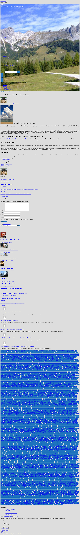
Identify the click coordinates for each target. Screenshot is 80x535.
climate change (6, 384)
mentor (48, 444)
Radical (49, 466)
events (25, 406)
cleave (77, 383)
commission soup (48, 385)
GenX (36, 417)
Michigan (17, 445)
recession (77, 467)
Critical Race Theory (12, 392)
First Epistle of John (43, 411)
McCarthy (33, 442)
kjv (75, 435)
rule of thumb (73, 472)
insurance (46, 429)
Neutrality (2, 450)
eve (23, 406)
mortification (48, 447)
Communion (20, 386)
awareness (21, 365)
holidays (2, 424)
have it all (31, 422)
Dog (34, 399)
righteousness (63, 471)
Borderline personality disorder (57, 372)
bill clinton (46, 369)
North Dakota (62, 451)
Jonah (53, 432)
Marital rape (10, 441)
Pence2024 (5, 457)
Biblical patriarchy (17, 369)
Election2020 (65, 402)
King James (51, 435)
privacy (78, 463)
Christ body (2, 379)
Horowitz (8, 426)
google (45, 419)
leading (1, 437)
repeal (12, 469)
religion (35, 468)
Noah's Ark (38, 451)
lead (64, 436)
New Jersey (28, 450)
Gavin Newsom (75, 415)
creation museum (19, 391)
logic (47, 439)
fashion (73, 408)
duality (45, 400)
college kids (61, 384)
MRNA (5, 448)
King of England (69, 435)
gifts (78, 417)
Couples (53, 390)
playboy (23, 459)
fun (68, 414)
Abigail (25, 351)
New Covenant (13, 450)
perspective (49, 457)
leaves (13, 437)
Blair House (21, 370)
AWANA (14, 365)
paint (34, 455)
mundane (29, 448)
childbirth (37, 378)
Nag (65, 448)
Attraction (49, 364)
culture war (70, 392)
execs (51, 406)
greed (5, 421)
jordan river (57, 432)
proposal (72, 464)
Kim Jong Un (27, 435)
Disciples (29, 397)
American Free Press (25, 357)
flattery (6, 412)
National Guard (24, 449)
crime (67, 391)
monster (10, 447)
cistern (21, 383)
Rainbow (56, 466)
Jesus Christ (2, 432)
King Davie (46, 435)
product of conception (30, 464)
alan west (71, 354)
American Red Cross (52, 357)
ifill (61, 427)
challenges (22, 377)
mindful (51, 445)
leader (74, 436)
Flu (15, 412)
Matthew (2, 442)
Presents (59, 462)
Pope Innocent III (14, 460)
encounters (70, 403)
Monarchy (58, 446)
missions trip (16, 446)
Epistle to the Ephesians (67, 404)
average (10, 365)
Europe (72, 405)
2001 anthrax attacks (34, 350)
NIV (29, 451)
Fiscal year (74, 411)
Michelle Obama (11, 445)
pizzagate (67, 458)
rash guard (8, 467)
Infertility (21, 429)
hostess (20, 426)
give (9, 418)
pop (7, 460)
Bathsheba (42, 367)
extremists (2, 408)
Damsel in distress (36, 393)
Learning (10, 437)
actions (29, 352)
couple (50, 390)
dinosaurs (2, 397)
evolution (34, 406)
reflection (13, 468)
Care (73, 375)
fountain (28, 413)
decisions (46, 394)
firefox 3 (5, 411)
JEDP (33, 431)
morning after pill (35, 447)
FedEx (48, 409)
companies (30, 386)
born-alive (65, 372)
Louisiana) (6, 440)
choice (52, 378)
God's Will (54, 418)
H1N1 (70, 421)
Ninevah (25, 451)
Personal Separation (43, 457)
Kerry (4, 435)
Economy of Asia (29, 401)
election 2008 (17, 402)
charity (37, 377)
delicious (23, 395)
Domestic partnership (52, 399)
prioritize (72, 463)
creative (29, 391)
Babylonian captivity (66, 365)
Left (15, 437)
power (59, 460)
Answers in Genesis (16, 359)
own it (26, 455)
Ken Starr (71, 433)
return (30, 471)
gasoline (68, 415)
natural (47, 449)
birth (63, 369)
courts (62, 390)
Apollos (25, 360)
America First (34, 356)
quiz (25, 466)
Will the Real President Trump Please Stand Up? (12, 303)
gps (37, 420)
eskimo (24, 405)
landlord (10, 436)
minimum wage (56, 445)
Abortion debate (45, 351)
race (32, 466)
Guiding (55, 421)
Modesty (39, 446)
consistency (70, 387)
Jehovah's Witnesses (47, 431)
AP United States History (19, 360)
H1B (67, 421)
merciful (59, 444)
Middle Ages (25, 445)
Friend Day (42, 414)
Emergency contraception (52, 403)
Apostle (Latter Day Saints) (48, 360)
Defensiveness (65, 394)
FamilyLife (68, 408)
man (59, 440)
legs (44, 437)
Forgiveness (55, 412)
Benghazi (35, 368)
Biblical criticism (9, 369)
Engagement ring (14, 404)
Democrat (48, 395)
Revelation (33, 471)
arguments (35, 361)
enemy (4, 404)
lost (3, 440)
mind (48, 445)
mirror (75, 445)
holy (20, 424)
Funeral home (21, 415)
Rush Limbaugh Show (24, 473)
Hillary (44, 423)
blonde (45, 370)
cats (54, 376)
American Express (7, 357)
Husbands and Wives (19, 427)
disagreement (15, 397)
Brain (10, 373)
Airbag (60, 354)
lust (22, 440)
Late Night (46, 436)
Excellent (43, 406)
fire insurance (74, 410)
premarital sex (28, 462)
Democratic (64, 395)
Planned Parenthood (5, 459)
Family (47, 408)
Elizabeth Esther (32, 403)
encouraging (74, 403)
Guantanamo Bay (47, 421)
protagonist (7, 465)
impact (11, 428)
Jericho (66, 431)
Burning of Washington (11, 374)
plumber (48, 459)
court (60, 390)
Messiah (68, 444)
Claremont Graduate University (50, 383)
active (32, 352)
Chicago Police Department (12, 378)
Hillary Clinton (49, 423)
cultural (43, 392)
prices (37, 463)
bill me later (50, 369)
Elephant (18, 403)
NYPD (12, 453)
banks (46, 366)
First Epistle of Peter (51, 411)
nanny (75, 448)
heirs (9, 423)
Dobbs (1, 399)
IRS (64, 430)
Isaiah (69, 430)
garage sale (47, 415)
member (6, 444)
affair (26, 354)
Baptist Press (65, 366)
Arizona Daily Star (40, 361)
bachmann (77, 365)
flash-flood (2, 412)
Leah (5, 437)
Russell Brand (32, 473)
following (32, 412)
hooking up (77, 424)
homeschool (44, 424)
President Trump (13, 463)
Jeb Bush (30, 431)
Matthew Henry (13, 442)
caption (46, 375)
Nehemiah (70, 449)
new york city (69, 450)
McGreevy (42, 442)
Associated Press (48, 363)
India (56, 428)
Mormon (29, 447)
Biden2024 (30, 369)
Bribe (32, 373)
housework (36, 426)
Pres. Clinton (46, 462)
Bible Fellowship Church (57, 368)
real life (31, 467)
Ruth (47, 473)
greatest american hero (72, 420)
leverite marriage (70, 437)
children (41, 378)
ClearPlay (74, 383)
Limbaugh (74, 438)
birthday (76, 369)
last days (42, 436)
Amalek (69, 355)
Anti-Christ (47, 359)
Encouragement (6, 91)
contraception (46, 388)
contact (18, 388)
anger (39, 358)
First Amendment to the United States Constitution (29, 411)
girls (7, 418)
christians (5, 382)
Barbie (12, 367)
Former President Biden (62, 412)
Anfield (33, 358)
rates (11, 467)
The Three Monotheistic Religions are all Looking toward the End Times (19, 189)
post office (46, 460)
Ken (64, 433)
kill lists (23, 435)
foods (37, 412)
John (27, 432)
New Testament (50, 450)
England (19, 404)
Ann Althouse (61, 358)
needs (62, 449)
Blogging (39, 370)
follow (25, 412)
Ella (36, 403)
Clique (25, 384)
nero (73, 449)
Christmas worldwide (28, 382)
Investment (48, 430)
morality (26, 447)
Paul (44, 456)
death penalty (12, 394)
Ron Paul (54, 472)
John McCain (35, 432)
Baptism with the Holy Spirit (56, 366)
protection (12, 465)
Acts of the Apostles (37, 352)
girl (1, 418)
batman (46, 367)
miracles (71, 445)
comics (78, 384)
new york (64, 450)
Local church (35, 439)
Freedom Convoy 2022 (5, 414)
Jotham (69, 432)
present (56, 462)
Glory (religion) (38, 418)
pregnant (23, 462)
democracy (43, 395)
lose (1, 440)
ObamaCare (32, 453)
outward (8, 455)
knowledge (2, 436)
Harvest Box (22, 422)
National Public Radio (31, 449)
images (73, 427)
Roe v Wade (28, 472)
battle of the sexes (53, 367)
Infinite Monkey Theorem (28, 429)
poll (69, 459)
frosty (51, 414)
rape (73, 466)
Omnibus (10, 454)
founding (18, 413)
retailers (15, 471)
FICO (29, 410)
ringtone (70, 471)
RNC (3, 472)
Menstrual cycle (38, 444)
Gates (71, 415)
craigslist (10, 391)
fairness (23, 408)
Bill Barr (41, 369)
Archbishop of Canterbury (8, 361)
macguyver (30, 440)
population (23, 460)
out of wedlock (3, 455)
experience (67, 406)
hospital (14, 426)
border (49, 372)
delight (26, 395)
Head (34, 422)
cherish (5, 378)
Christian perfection (11, 381)
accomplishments (73, 351)
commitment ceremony (64, 385)
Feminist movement (8, 410)
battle (49, 367)
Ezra (11, 408)
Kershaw (7, 435)
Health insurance (52, 422)
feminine (71, 409)
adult (9, 354)
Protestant (16, 465)
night (23, 451)
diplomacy (6, 397)
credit (35, 391)
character (34, 377)
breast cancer (23, 373)
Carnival (4, 376)
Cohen (51, 384)
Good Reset (38, 419)
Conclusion (74, 386)
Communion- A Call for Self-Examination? (11, 288)
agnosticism (48, 354)
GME (43, 418)
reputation (51, 469)
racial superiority (36, 466)
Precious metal (11, 462)
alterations (66, 355)
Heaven (64, 422)
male (53, 440)
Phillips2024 (14, 458)
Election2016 (59, 402)
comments (38, 385)
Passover (11, 456)
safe (66, 473)
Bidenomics (34, 369)
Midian (35, 445)
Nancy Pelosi (71, 448)
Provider (36, 465)
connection (47, 387)
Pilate (54, 458)
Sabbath (49, 473)
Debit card (20, 394)
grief (31, 421)
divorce (74, 397)
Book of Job (66, 370)
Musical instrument (44, 448)
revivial (46, 471)
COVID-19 (76, 390)
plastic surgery (16, 459)
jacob (10, 431)
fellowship (54, 409)
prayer (75, 460)
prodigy (24, 464)
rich (49, 471)
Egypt (1, 402)
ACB (69, 351)
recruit (10, 468)
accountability (3, 352)
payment (63, 456)
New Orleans (44, 450)
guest (53, 421)
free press (69, 413)
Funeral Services (28, 415)
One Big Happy (23, 454)
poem (52, 459)
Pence (1, 457)
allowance (46, 355)
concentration (61, 386)
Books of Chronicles (33, 372)
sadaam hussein (62, 473)
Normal (45, 451)
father (1, 409)
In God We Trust (25, 428)
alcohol (12, 355)
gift (76, 417)
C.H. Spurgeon (42, 374)
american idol (44, 357)
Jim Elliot (18, 432)
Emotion (66, 403)
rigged (56, 471)
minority (68, 445)
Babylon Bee (59, 365)
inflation (35, 429)
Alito (25, 355)
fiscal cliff (70, 411)
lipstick (7, 439)
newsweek (77, 450)
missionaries (6, 446)
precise (16, 462)
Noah (34, 451)
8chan (61, 350)
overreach (23, 455)
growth (42, 421)
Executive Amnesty (56, 406)
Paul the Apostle (48, 456)
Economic (15, 401)
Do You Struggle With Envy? (8, 283)
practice (67, 460)
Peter (57, 457)
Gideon (73, 417)
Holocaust (17, 424)
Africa (40, 354)
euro (70, 405)
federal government (33, 409)
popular (19, 460)
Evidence (28, 406)
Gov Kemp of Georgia (13, 420)
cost (36, 390)
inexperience (12, 429)
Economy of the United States (56, 401)
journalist (73, 432)
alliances (42, 355)
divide (61, 397)
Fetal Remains (18, 410)
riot (72, 471)
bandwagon (39, 366)
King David (41, 435)
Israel (76, 430)
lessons (54, 437)
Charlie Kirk (60, 377)
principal (64, 463)
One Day (29, 454)
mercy (62, 444)
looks (54, 439)
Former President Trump (72, 412)
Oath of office (17, 453)
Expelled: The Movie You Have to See (10, 240)
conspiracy (75, 387)
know (78, 435)
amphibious (7, 358)
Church (41, 382)
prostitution (2, 465)
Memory (31, 444)
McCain (29, 442)
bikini (38, 369)
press (33, 463)
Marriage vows (33, 441)
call (67, 374)
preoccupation (34, 462)
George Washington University (59, 417)
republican (29, 469)
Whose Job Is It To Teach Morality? (9, 258)
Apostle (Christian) (39, 360)
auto (4, 365)
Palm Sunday (43, 455)
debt (29, 394)
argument (20, 361)
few (24, 410)
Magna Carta (41, 440)
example (39, 406)
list (9, 439)
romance (34, 472)
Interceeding (54, 429)
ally (49, 355)
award (18, 365)
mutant (53, 448)
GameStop (39, 415)
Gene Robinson (15, 417)
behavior (2, 368)
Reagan (28, 467)
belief (21, 368)
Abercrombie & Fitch (20, 351)
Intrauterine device (34, 430)
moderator (32, 446)
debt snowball (38, 394)
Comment (2, 210)
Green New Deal (17, 421)
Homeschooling (50, 424)
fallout (42, 408)
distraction (51, 397)
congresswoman (36, 387)
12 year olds (11, 350)
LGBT (74, 437)
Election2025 (76, 402)
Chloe (50, 378)
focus (22, 412)
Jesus (4, 159)
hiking (41, 423)
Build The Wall (63, 373)
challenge (18, 377)
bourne (69, 372)
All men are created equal (31, 355)
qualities (14, 466)
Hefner (73, 422)
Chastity (70, 377)
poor (5, 460)
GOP (60, 419)
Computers (56, 386)
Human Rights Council (62, 426)
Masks (53, 441)
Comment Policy (6, 46)
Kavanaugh (60, 433)
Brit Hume (42, 373)
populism (27, 460)
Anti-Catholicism (41, 359)
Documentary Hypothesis (24, 399)
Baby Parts (54, 365)
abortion (34, 351)
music (39, 448)
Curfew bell (7, 393)
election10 (40, 402)
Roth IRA (64, 472)
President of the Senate (5, 463)
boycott (5, 373)
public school (61, 465)
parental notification (62, 455)
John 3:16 (30, 432)
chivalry (46, 378)
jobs (25, 432)
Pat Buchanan (19, 456)
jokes (51, 432)
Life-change (46, 438)
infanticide (17, 429)
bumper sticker (72, 373)
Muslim (49, 448)
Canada (12, 375)
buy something (31, 374)
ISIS (71, 430)
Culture (59, 392)
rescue (57, 469)
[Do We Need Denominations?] (4, 276)
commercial (42, 385)
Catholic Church (50, 376)
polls (71, 459)
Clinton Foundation (20, 384)
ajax (66, 354)
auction (56, 364)
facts (17, 408)
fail (19, 408)
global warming (26, 418)
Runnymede (8, 473)
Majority (46, 440)
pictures (50, 458)
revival (43, 471)
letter (61, 437)
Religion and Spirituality (42, 468)
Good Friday (8, 419)
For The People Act (46, 412)
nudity (4, 453)
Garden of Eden (52, 415)
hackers (75, 421)
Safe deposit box (70, 473)
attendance (30, 364)
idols (59, 427)
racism (41, 466)
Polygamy (75, 459)
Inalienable (39, 428)
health (43, 422)
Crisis (69, 391)
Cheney (2, 378)
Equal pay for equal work (12, 405)
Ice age (40, 427)
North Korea (68, 451)
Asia (17, 363)
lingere (78, 438)
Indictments (60, 428)
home (37, 424)
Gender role (9, 417)
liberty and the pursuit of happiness (19, 438)
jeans (27, 431)
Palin (40, 455)
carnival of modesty (10, 376)
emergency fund (61, 403)
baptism (49, 366)
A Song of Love (71, 350)
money (65, 446)
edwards (75, 401)
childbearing (32, 378)
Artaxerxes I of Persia (57, 361)
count (39, 390)
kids (19, 435)
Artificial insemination (66, 361)
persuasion (54, 457)
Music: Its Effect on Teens (7, 268)
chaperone (30, 377)
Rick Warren (52, 471)
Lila (71, 438)
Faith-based (29, 408)
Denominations (25, 396)
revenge (37, 471)
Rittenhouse (76, 471)
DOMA (46, 399)
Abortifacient (30, 351)
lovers (15, 440)
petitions (63, 457)
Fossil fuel (6, 413)
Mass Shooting (58, 441)
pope (9, 460)
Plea (31, 459)
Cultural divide (54, 392)
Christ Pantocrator (8, 379)
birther (1, 370)
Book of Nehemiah (7, 372)
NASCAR (8, 449)
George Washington (48, 417)
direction (10, 397)
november (76, 451)
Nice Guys (13, 451)
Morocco (40, 447)
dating (57, 393)
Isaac (66, 430)
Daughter (61, 393)
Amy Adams (12, 358)
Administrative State (64, 352)
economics (20, 401)
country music (46, 390)
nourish (72, 451)
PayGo (59, 456)
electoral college (7, 403)
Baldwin (28, 366)
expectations (62, 406)
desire (55, 396)
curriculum (15, 393)
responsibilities (67, 469)
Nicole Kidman (19, 451)
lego (42, 437)
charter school (65, 377)
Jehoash (36, 431)
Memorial (16, 444)
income (50, 428)
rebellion (67, 467)
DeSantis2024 (40, 396)
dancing (44, 393)
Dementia (39, 395)
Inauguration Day (45, 428)
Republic (25, 469)
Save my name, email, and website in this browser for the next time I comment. (17, 219)
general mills (20, 417)
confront (16, 387)
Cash (26, 376)
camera (69, 374)
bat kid (38, 367)
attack (24, 364)
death (9, 394)
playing (29, 459)
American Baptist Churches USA (43, 356)
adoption (4, 354)
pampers (48, 455)
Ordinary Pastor (58, 454)
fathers (9, 409)
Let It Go (58, 437)
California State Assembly (61, 374)
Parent (56, 455)
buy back (26, 374)
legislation (34, 437)
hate (26, 422)
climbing (11, 384)
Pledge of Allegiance (40, 459)
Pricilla (40, 463)
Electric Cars (13, 403)
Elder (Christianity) (7, 402)
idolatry (56, 427)
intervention (12, 430)
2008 (42, 350)
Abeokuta (13, 351)
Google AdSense (50, 419)
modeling (28, 446)
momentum (46, 446)
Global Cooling (20, 418)
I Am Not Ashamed (29, 427)
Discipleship (33, 397)
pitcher (63, 458)
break (19, 373)
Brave (17, 373)
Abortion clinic (39, 351)
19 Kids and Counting (24, 350)
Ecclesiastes (73, 400)
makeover (50, 440)
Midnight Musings (40, 445)
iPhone (55, 430)
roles (32, 472)
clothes (28, 384)
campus (9, 375)
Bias (38, 368)
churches (15, 383)
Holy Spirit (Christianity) (30, 424)
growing (39, 421)
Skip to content (3, 1)
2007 (40, 350)
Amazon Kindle (9, 356)
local (31, 439)
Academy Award (64, 351)
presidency (63, 462)
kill (21, 435)
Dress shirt (22, 400)
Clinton (14, 384)
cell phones (59, 376)
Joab (21, 432)
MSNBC (10, 448)
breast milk (28, 373)
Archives (5, 28)
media (56, 442)
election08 (36, 402)
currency (11, 393)
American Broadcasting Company (66, 356)
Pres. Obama (51, 462)
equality (19, 405)
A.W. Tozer (2, 351)
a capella (66, 350)
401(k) (51, 350)
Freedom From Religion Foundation (17, 414)
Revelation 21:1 (5, 138)
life (38, 438)
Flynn (17, 412)
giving (15, 418)
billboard (54, 369)
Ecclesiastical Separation (5, 401)
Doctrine (11, 399)
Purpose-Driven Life (75, 465)
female (57, 409)
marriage (28, 441)
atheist (1, 364)
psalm (43, 465)
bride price (37, 373)
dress (14, 400)
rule (70, 472)
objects (40, 453)
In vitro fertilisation (33, 428)
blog (31, 370)
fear (18, 409)
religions (49, 468)
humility (68, 426)
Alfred (22, 355)
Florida (9, 412)
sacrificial (56, 473)
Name (2, 212)
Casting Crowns (38, 376)
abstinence (59, 351)
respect (62, 469)
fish (77, 411)
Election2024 (70, 402)
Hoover (2, 426)
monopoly (6, 447)
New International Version (21, 450)
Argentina (16, 361)
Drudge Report (36, 400)
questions (22, 466)
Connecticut (42, 387)
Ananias (24, 358)
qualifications (9, 466)
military (45, 445)
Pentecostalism (21, 457)
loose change (57, 439)
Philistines (10, 458)
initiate (42, 429)
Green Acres (10, 421)
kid (13, 435)
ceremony (14, 377)
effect (78, 401)
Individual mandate (66, 428)
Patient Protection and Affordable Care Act (34, 456)
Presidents (29, 463)
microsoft (21, 445)
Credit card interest (51, 391)
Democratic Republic (7, 396)
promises (57, 464)
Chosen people (63, 378)
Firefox (1, 411)
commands (9, 385)
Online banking (37, 454)
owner (29, 455)
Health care (46, 422)
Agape (42, 354)
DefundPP (13, 395)
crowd (24, 392)
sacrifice (52, 473)
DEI (16, 395)
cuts (23, 393)
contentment (34, 388)
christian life (60, 379)
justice (37, 433)
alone (58, 355)
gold (77, 418)
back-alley (10, 366)
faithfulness (34, 408)
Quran (29, 466)
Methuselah (73, 444)
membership (11, 444)
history (59, 423)
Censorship (66, 376)
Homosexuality (66, 424)
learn (7, 437)
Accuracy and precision (11, 352)
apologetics (29, 360)
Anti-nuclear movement (64, 359)
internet (1, 430)
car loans (64, 375)
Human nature (54, 426)
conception (66, 386)
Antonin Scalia (8, 360)
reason (57, 467)
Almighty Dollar (53, 355)
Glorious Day (32, 418)
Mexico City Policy (4, 445)
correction (21, 390)
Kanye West (49, 433)
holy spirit (23, 424)
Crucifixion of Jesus (32, 392)
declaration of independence (53, 394)
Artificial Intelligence (74, 361)
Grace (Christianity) (44, 420)
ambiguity (20, 356)
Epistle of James (49, 404)
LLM (27, 439)
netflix (75, 449)
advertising (18, 354)
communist (25, 386)
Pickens (47, 458)
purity (69, 465)
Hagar (1, 422)
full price (65, 414)
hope (5, 426)
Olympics (6, 454)
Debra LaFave (25, 394)
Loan (29, 439)
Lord (61, 439)
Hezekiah (25, 423)
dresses (25, 400)
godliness (64, 418)
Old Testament (72, 453)
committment (71, 385)
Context (41, 388)
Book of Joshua (72, 370)
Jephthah (53, 431)
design (48, 396)
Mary (47, 441)
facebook (14, 408)
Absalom (54, 351)
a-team (76, 350)
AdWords (23, 354)
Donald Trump (63, 399)
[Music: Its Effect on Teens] (2, 266)
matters (78, 441)
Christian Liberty (54, 379)
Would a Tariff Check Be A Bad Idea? (10, 298)
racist (43, 466)
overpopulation (18, 455)
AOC (12, 360)
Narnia (1, 449)
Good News (22, 419)
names (67, 448)
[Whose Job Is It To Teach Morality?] (4, 255)
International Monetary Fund (71, 429)
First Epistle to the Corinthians (62, 411)
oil (57, 453)
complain (43, 386)
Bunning (77, 373)
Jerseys (69, 431)
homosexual (60, 424)
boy (71, 372)
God (45, 418)
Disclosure (5, 56)
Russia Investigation (41, 473)
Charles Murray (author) (53, 377)
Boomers (46, 372)
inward (52, 430)
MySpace (56, 448)
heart (61, 422)
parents (71, 455)
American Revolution (60, 357)
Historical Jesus (55, 423)
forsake (1, 413)
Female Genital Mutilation (64, 409)
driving (28, 400)
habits (73, 421)
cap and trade (30, 375)
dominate (58, 399)
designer (51, 396)
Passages (4, 456)
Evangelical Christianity (12, 406)
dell (32, 395)
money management (71, 446)
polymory (2, 460)
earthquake (61, 400)
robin (12, 472)
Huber (43, 426)
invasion (44, 430)
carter (23, 376)
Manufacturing (74, 440)
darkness (54, 393)
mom (43, 446)
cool (71, 388)
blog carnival (34, 370)
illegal (63, 427)
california (54, 374)
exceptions (47, 406)
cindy (18, 383)
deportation (30, 396)
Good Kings (17, 419)
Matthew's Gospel (20, 442)
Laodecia (21, 436)
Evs (37, 406)
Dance (41, 393)
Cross (21, 392)
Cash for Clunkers (30, 376)
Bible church (44, 368)
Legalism (25, 437)
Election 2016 (22, 402)
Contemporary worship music (26, 388)
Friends (46, 414)
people (25, 457)
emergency (45, 403)
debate (16, 394)
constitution (10, 388)
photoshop (33, 458)
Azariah (25, 365)
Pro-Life (10, 464)
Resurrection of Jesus (10, 471)
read (23, 467)
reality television (50, 467)
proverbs (23, 465)
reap (55, 467)
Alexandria (18, 355)
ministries (64, 445)
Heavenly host (69, 422)
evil (31, 406)
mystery (60, 448)
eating (67, 400)
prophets (68, 464)
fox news (53, 413)
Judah (10, 433)
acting (23, 352)
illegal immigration (68, 427)
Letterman (64, 437)
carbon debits (69, 375)
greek (7, 421)
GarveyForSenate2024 (60, 415)
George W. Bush (41, 417)
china (44, 378)
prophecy (64, 464)
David (68, 393)
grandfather (51, 420)
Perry (33, 457)
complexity (47, 386)
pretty (35, 463)
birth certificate (67, 369)
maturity (25, 442)
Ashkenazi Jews (13, 363)
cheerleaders (76, 377)
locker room (43, 439)
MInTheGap (2, 4)
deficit (69, 394)
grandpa (55, 420)
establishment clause (36, 405)
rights (67, 471)
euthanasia (5, 406)
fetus (22, 410)
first (11, 411)
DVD (52, 400)
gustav (65, 421)
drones (31, 400)
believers (27, 368)
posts (54, 460)
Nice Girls (9, 451)
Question (18, 466)
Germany (67, 417)
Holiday (76, 423)
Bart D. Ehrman (16, 367)
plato (20, 459)
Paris (74, 455)
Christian (20, 379)
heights (76, 422)
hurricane (5, 427)
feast (20, 409)
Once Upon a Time (16, 454)
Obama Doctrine (26, 453)
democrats (14, 396)
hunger (74, 426)
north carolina (57, 451)
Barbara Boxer (3, 367)
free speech (73, 413)
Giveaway (12, 418)
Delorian (35, 395)
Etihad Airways (65, 405)
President (67, 462)
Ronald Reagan (59, 472)
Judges (26, 433)
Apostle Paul (56, 360)
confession (9, 387)
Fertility (13, 410)
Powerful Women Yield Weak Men (9, 250)
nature (59, 449)
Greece (1, 421)
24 (49, 350)
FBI (17, 409)
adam (43, 352)
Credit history (58, 391)
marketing (25, 441)
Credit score (63, 391)
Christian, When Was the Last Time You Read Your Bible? (15, 194)
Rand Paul (68, 466)
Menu (2, 77)
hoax (62, 423)
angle (42, 358)
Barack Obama (76, 366)
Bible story (65, 368)
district (54, 397)
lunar (18, 440)
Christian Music (73, 379)
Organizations (64, 454)
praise (70, 460)
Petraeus (66, 457)
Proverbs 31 (27, 465)
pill (59, 458)
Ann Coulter (66, 358)
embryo (41, 403)
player (26, 459)
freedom (77, 413)
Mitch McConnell (22, 446)
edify (68, 401)
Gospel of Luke (67, 419)
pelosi (77, 456)
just (35, 433)
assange (22, 363)
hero (17, 423)
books (27, 372)
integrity (49, 429)
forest (51, 412)
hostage (17, 426)
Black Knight (16, 370)
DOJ (39, 399)
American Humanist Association (35, 357)
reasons (60, 467)
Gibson (70, 417)
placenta (73, 458)
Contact (4, 37)
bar (71, 366)
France (56, 413)
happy (10, 422)
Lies (36, 438)
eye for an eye (7, 408)
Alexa (15, 355)
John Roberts (40, 432)
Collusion (66, 384)
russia (36, 473)
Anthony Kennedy (34, 359)
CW (25, 393)
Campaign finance (4, 375)
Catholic (45, 376)
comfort (72, 384)
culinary (40, 392)
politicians (63, 459)
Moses (53, 447)
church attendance (54, 382)
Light (61, 438)
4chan (54, 350)
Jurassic (33, 433)
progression (41, 464)
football (40, 412)
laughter (52, 436)
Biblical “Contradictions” (7, 184)
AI (51, 354)
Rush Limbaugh (16, 473)
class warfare (58, 383)
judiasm (29, 433)
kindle (32, 435)
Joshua (63, 432)
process (20, 464)
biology (60, 369)
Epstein (5, 405)
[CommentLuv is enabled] (6, 224)
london (51, 439)
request (54, 469)
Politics (67, 459)
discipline (38, 397)
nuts (10, 453)
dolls (43, 399)
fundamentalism (72, 414)
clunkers (35, 384)
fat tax (76, 408)
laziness (61, 436)
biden (22, 369)
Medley (67, 442)
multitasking (25, 448)
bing (57, 369)
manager (62, 440)
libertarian (6, 438)
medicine (59, 442)
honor (73, 424)
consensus (51, 387)
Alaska (74, 354)
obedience (36, 453)
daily (32, 393)
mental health (44, 444)
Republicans (46, 469)
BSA (51, 373)
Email (2, 214)
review (40, 471)
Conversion (67, 388)
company (34, 386)
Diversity (58, 397)
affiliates (32, 354)
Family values (62, 408)
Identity (48, 427)
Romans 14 (46, 472)
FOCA (19, 412)
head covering (38, 422)
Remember (58, 468)
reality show (44, 467)
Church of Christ (75, 382)
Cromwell (18, 392)
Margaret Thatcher (4, 441)
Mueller (14, 448)
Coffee (43, 384)
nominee (42, 451)
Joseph (61, 432)
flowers (12, 412)
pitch (61, 458)
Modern (36, 446)
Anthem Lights (27, 359)
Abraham (51, 351)
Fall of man (38, 408)
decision (42, 394)
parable (53, 455)
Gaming (42, 415)
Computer (52, 386)
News (73, 450)
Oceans (43, 453)
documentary (16, 399)
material (74, 441)
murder (33, 448)
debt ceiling (32, 394)
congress (26, 387)
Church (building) (47, 382)
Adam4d (52, 352)
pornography (33, 460)
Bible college (49, 368)
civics (23, 383)
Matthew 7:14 (7, 442)
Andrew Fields (29, 358)
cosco (24, 390)
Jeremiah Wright (62, 431)
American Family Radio (15, 357)
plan (76, 458)
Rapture (75, 466)
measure (53, 442)
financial (55, 410)
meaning (45, 442)
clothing (31, 384)
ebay (70, 400)
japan (25, 431)
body (48, 370)
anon (7, 359)
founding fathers (23, 413)
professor (36, 464)
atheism (75, 363)
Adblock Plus (57, 352)
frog (49, 414)
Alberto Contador (7, 355)
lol (48, 439)
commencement (23, 385)
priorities (68, 463)
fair (20, 408)
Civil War (36, 383)
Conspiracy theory (4, 388)
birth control (72, 369)
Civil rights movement (29, 383)
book (56, 370)
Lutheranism (25, 440)
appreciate (77, 360)
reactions (20, 467)
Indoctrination (7, 429)
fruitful (62, 414)
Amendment (25, 356)
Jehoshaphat (40, 431)
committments (3, 386)
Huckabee (46, 426)
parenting (68, 455)
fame (45, 408)
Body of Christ (52, 370)
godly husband (69, 418)
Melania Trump (76, 442)
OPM (47, 454)
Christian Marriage (66, 379)
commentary (32, 385)
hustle (24, 427)
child (19, 378)
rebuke (73, 467)
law (55, 436)
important (20, 428)
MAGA (34, 440)
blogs (42, 370)
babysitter (73, 365)
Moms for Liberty (52, 446)
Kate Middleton (55, 433)
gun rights (59, 421)
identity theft (52, 427)
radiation (46, 466)
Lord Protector (65, 439)
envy (31, 404)
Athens (4, 364)
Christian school (18, 381)
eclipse (11, 401)
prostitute (76, 464)
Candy (26, 375)
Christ (76, 378)
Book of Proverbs (14, 372)
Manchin (65, 440)
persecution (36, 457)
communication (15, 386)
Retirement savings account (23, 471)
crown (27, 392)
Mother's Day (60, 447)
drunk (40, 400)
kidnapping (16, 435)
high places (32, 423)
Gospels (2, 420)
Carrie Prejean (17, 376)
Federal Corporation (26, 409)
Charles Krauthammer (43, 377)
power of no (63, 460)
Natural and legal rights (53, 449)
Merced (55, 444)
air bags (53, 354)
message (65, 444)
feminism (2, 410)
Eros (22, 405)
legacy (22, 437)
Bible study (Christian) (71, 368)
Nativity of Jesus (39, 449)
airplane (63, 354)
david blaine (72, 393)
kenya (1, 435)
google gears (56, 419)
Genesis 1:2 (29, 417)
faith (26, 408)
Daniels (50, 393)
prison (75, 463)
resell (60, 469)
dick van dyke (66, 396)
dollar (41, 399)
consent (55, 387)
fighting (34, 410)
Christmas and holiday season (17, 382)
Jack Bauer (6, 431)
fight (31, 410)
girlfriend (4, 418)
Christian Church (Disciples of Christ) (43, 379)
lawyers (58, 436)
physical (36, 458)
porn (30, 460)
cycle (27, 393)
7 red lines (58, 350)
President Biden (73, 462)
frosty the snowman (56, 414)
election (12, 402)
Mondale (62, 446)
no (32, 451)
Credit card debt (44, 391)
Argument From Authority (27, 361)
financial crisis (60, 410)
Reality (34, 467)
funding (17, 415)
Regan (20, 468)
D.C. (30, 393)
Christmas (10, 382)
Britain (45, 373)
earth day (57, 400)
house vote (27, 426)
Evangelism (19, 406)
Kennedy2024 (76, 433)
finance (48, 410)
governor (34, 420)
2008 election (45, 350)
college (57, 384)
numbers (7, 453)
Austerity (60, 364)
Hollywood (12, 424)
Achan (17, 352)
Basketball (35, 367)
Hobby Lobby (66, 423)
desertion (45, 396)
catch (42, 376)
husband (8, 427)
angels (37, 358)
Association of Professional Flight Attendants (61, 363)
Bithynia (11, 370)
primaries (51, 463)
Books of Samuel (40, 372)
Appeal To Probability (63, 360)
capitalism (43, 375)
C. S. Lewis (36, 374)
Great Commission (64, 420)
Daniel (48, 393)
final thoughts (44, 410)
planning (11, 459)
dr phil (74, 399)
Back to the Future (4, 366)
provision (40, 465)
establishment (28, 405)
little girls (23, 439)
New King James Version (36, 450)
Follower (28, 412)
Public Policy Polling (54, 465)
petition (59, 457)
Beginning (76, 367)
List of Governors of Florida (15, 439)
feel (51, 409)
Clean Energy (64, 383)
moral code (22, 447)
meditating (64, 442)
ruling (78, 472)
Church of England (4, 383)
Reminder (74, 468)
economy (24, 401)
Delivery (30, 395)
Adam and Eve (48, 352)
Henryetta (14, 423)
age (45, 354)
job (23, 432)
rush (12, 473)
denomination (19, 396)
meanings (49, 442)
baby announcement (44, 365)
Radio (53, 466)
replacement (20, 469)
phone (19, 458)
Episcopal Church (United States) (39, 404)
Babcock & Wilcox (30, 365)
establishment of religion (44, 405)
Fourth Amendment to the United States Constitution (40, 413)
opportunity (50, 454)
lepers (46, 437)
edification (65, 401)
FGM (26, 410)
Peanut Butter (69, 456)
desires (57, 396)
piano (40, 458)
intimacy (20, 430)
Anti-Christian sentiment (54, 359)
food (35, 412)
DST (43, 400)
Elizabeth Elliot (25, 403)
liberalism (2, 438)
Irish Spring (61, 430)
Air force (57, 354)
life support (41, 438)
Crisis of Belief (74, 391)
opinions (44, 454)
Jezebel (14, 432)
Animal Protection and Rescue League (50, 358)
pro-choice (7, 464)
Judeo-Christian (15, 433)
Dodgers (31, 399)
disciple (25, 397)
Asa (1, 363)
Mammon (56, 440)
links (5, 439)
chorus (58, 378)
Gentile (33, 417)
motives (73, 447)
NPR (1, 453)
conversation (62, 388)
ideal (43, 427)
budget (58, 373)
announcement (3, 359)
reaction (16, 467)
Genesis (25, 417)
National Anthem (17, 449)
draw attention (6, 400)
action (26, 352)
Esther (51, 405)
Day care (76, 393)
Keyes (11, 435)
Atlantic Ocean (9, 364)
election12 (45, 402)
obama (21, 453)
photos (29, 458)
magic (37, 440)
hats (28, 422)
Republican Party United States (37, 469)
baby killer (50, 365)
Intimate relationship (26, 430)
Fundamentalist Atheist (11, 415)
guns (63, 421)
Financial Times (66, 410)
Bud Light (54, 373)
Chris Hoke (68, 378)
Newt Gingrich (3, 451)
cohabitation (47, 384)
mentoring (52, 444)
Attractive (53, 364)
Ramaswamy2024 (61, 466)
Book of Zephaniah (22, 372)
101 (8, 350)
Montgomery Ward (16, 447)
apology (33, 360)
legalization (30, 437)
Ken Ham (67, 433)
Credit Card (38, 391)
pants (51, 455)
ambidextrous (15, 356)
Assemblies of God (28, 363)
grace (39, 420)
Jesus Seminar (8, 432)
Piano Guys (43, 458)
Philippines (5, 458)
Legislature (39, 437)
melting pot (2, 444)
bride (34, 373)
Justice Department (43, 433)
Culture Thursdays (64, 392)
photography (25, 458)
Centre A (10, 377)
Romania (38, 472)
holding (73, 423)
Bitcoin (7, 370)
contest (38, 388)
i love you (36, 427)
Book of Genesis (60, 370)
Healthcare (58, 422)
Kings (73, 435)
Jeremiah (56, 431)
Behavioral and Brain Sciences (10, 368)
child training (27, 378)
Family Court (51, 408)
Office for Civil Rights (52, 453)
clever (1, 384)
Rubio (68, 472)
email (38, 403)
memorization (26, 444)
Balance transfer (23, 366)
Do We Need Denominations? (8, 278)
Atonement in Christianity (17, 364)
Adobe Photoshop (71, 352)
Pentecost (16, 457)
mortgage (44, 447)
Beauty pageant (69, 367)
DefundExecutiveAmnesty (5, 395)
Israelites (2, 431)
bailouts (18, 366)
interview (16, 430)
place (70, 458)
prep (38, 462)
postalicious (50, 460)
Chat (73, 377)
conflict (12, 387)
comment (28, 385)
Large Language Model (36, 436)
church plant (10, 383)
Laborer (6, 436)
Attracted (45, 364)
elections (2, 403)
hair (4, 422)
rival (1, 472)
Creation (13, 391)
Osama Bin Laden (75, 454)
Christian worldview (45, 381)
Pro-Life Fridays (16, 464)
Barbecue (8, 367)
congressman (30, 387)
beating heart (59, 367)
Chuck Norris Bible (36, 382)
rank (71, 466)
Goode (42, 419)
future (9, 159)
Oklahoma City (66, 453)
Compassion (38, 386)
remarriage (53, 468)
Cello (63, 376)
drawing (11, 400)
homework (55, 424)
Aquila (1, 361)
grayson (58, 420)
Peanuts (74, 456)
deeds (61, 394)
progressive (46, 464)
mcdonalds (37, 442)
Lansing (17, 436)
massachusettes (64, 441)
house (23, 426)
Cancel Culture (17, 375)
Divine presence (65, 397)
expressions (75, 406)
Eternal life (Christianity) (57, 405)
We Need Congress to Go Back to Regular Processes (13, 293)
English (23, 404)
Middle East (30, 445)
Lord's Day (77, 439)
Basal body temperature (24, 367)
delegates (19, 395)
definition (73, 394)
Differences (71, 396)
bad (13, 366)
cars (21, 376)
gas (65, 415)
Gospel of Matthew (74, 419)
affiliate (28, 354)
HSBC (40, 426)
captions (56, 375)
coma (69, 384)
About (4, 18)
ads (7, 354)
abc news (9, 351)
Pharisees (70, 457)
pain (31, 455)
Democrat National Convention (56, 395)
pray (73, 460)
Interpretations (6, 430)
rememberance (63, 468)
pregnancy (20, 462)
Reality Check (39, 467)
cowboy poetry (3, 391)
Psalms (46, 465)
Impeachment (15, 428)
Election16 (49, 402)
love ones (12, 440)
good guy (13, 419)
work (7, 159)
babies (36, 365)
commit (53, 385)
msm (8, 448)
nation (12, 449)
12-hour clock (17, 350)
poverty (56, 460)
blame (25, 370)
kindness (35, 435)
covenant (69, 390)
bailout (15, 366)
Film (40, 410)
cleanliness (69, 383)
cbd (56, 376)
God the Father (49, 418)
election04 (32, 402)
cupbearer (2, 393)
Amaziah (73, 355)
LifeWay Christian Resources (54, 438)
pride (43, 463)
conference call (3, 387)
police (54, 459)
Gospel (62, 419)
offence (46, 453)
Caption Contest (51, 375)
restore (77, 469)
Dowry (71, 399)
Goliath (1, 419)
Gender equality (3, 417)
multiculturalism (19, 448)
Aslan (19, 363)
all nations (38, 355)
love (9, 440)
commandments (3, 385)
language (14, 436)
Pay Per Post (55, 456)
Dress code (17, 400)
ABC (6, 351)
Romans (42, 472)
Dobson (4, 399)
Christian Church (32, 379)
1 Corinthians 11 (3, 350)
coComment (39, 384)
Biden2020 (25, 369)
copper (73, 388)
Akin (68, 354)
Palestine (36, 455)
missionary (11, 446)
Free (61, 413)
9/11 (63, 350)
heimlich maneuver (4, 423)
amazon (4, 356)
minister (60, 445)
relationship (26, 468)
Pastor (15, 456)
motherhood (65, 447)
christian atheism (25, 379)
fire (70, 410)
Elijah (21, 403)
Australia (64, 364)
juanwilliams (6, 433)
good (5, 419)
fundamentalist (3, 415)
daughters (65, 393)
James (12, 431)
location (39, 439)
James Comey (16, 431)
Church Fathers (61, 382)
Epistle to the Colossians (57, 404)
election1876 (54, 402)
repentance (16, 469)
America (29, 356)
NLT (31, 451)
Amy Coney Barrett (19, 358)
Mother (55, 447)
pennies (12, 457)
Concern (70, 386)
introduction (40, 430)
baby (38, 365)
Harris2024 (14, 422)
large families (28, 436)
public (49, 465)
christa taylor (15, 379)
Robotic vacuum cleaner (18, 472)
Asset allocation (35, 363)
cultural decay (48, 392)
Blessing (28, 370)
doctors (8, 399)
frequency (38, 414)
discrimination (43, 397)
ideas (45, 427)
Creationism (24, 391)
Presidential (24, 463)
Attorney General (39, 364)
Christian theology (25, 381)
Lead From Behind (68, 436)
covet (73, 390)
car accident (60, 375)
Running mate (3, 473)
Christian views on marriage (34, 381)
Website (2, 217)
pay (52, 456)
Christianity (51, 381)
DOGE (36, 399)
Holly (9, 424)
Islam (73, 430)
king (38, 435)
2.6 (29, 350)
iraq (57, 430)
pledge (34, 459)
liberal (77, 437)
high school (37, 423)
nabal (63, 448)
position (41, 460)
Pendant (9, 457)
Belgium (18, 368)
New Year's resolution (58, 450)
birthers (4, 370)
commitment (57, 385)
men (34, 444)
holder (70, 423)
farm (71, 408)
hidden (28, 423)
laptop (24, 436)
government (20, 420)
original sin (70, 454)
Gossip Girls (6, 420)
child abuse (22, 378)
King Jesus (63, 435)
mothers (69, 447)
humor (71, 426)
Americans (2, 358)
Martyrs (44, 441)
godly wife (74, 418)
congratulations (21, 387)
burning (5, 374)
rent (5, 469)
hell (11, 423)
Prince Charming (59, 463)
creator (32, 391)
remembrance (68, 468)
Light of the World (66, 438)
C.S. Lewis (48, 374)
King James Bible (57, 435)
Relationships (31, 468)
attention (34, 364)
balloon (32, 366)
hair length (7, 422)
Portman (38, 460)
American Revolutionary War (70, 357)
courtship (66, 390)
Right (59, 471)
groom (34, 421)
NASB (4, 449)
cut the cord (20, 393)
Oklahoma (60, 453)
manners (69, 440)
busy (23, 374)
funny (33, 415)
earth (54, 400)
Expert (71, 406)
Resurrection (3, 471)
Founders (14, 413)
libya (34, 438)
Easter (65, 400)
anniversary (71, 358)
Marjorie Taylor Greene (17, 441)
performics (29, 457)
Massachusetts (70, 441)
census (70, 376)
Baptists (69, 366)
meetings (71, 442)
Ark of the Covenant (48, 361)
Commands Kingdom (15, 385)
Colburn (54, 384)
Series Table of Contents (8, 65)
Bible (1, 91)
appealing (70, 360)
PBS (66, 456)
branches (13, 373)
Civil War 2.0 (40, 383)
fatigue (12, 409)
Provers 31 (32, 465)
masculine (50, 441)
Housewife (31, 426)
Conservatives (65, 387)
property (60, 464)
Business (20, 374)
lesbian (49, 437)
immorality (8, 428)
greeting (28, 421)
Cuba (38, 392)
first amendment (16, 411)
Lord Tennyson (71, 439)
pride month (46, 463)
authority (68, 364)
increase (53, 428)
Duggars (48, 400)
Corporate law (15, 390)
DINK (75, 396)
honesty (70, 424)
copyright (11, 390)
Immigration (2, 428)
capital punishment (36, 375)
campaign (73, 374)
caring (75, 375)
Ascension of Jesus (6, 363)
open (41, 454)
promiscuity (53, 464)
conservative (59, 387)
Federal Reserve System (42, 409)
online (32, 454)
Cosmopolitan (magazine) (30, 390)
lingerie (1, 439)
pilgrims (56, 458)
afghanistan (36, 354)
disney (47, 397)
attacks (26, 364)
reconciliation (3, 468)
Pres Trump (41, 462)
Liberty (10, 438)
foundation (10, 413)
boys (8, 373)
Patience (23, 456)
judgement (23, 433)
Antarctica (22, 359)
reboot (70, 467)
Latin (50, 436)
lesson (51, 437)
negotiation (65, 449)
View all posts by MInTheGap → (7, 179)
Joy (75, 432)
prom (49, 464)
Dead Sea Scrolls (3, 394)
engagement (8, 404)
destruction (61, 396)
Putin (1, 466)
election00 (28, 402)
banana (35, 366)
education (71, 401)
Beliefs (24, 368)
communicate (9, 386)
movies (1, 448)
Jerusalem (73, 431)
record (7, 468)
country (41, 390)
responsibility (73, 469)
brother (48, 373)
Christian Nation (3, 381)
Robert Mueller (8, 472)
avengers (7, 365)
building (67, 373)
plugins (45, 459)
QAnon (5, 466)
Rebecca (63, 467)
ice (38, 427)
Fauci (15, 409)
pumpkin (66, 465)
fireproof (9, 411)
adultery (12, 354)
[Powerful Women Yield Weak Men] (4, 247)
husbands (12, 427)
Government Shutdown (27, 420)
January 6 (21, 431)
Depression (35, 396)
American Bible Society (55, 356)
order (54, 454)
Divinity (70, 397)
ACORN (20, 352)
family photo (57, 408)
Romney (50, 472)
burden (1, 374)
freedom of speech (28, 414)
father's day (5, 409)
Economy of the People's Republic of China (41, 401)
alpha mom (61, 355)
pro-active (2, 464)
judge (19, 433)
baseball (31, 367)
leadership (77, 436)
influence (39, 429)
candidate (22, 375)
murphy (36, 448)
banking (43, 366)
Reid (23, 468)
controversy (57, 388)
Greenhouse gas (24, 421)
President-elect (19, 463)
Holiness (6, 424)
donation (68, 399)
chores (55, 378)
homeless (40, 424)
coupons (57, 390)
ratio (13, 467)
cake (51, 374)
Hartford (18, 422)
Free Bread (64, 413)
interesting (63, 429)
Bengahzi (31, 368)
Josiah (66, 432)
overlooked (12, 455)
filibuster (37, 410)
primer (54, 463)
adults (15, 354)
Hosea (11, 426)
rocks (24, 472)
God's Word (59, 418)
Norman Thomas (50, 451)
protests (19, 465)
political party (58, 459)
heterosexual (20, 423)
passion (8, 456)
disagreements (21, 397)
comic (75, 384)
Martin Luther (39, 441)
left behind (18, 437)
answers (10, 359)
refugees (17, 468)
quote (27, 466)
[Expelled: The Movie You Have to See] (3, 237)
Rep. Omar (8, 469)
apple (73, 360)
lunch (20, 440)
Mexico (77, 444)
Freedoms (34, 414)
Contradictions (52, 388)
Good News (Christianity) (30, 419)
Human (49, 426)
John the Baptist (46, 432)
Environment (27, 404)
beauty (64, 367)
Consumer (15, 388)
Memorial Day (21, 444)
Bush (17, 374)
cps (7, 391)
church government (68, 382)
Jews (12, 432)
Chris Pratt (73, 378)
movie (76, 447)
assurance (72, 363)
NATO (44, 449)
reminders (2, 469)
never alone (7, 450)
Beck (73, 367)
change (26, 377)
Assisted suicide (41, 363)
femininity (76, 409)
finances (52, 410)
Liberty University (29, 438)
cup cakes (75, 392)
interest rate (59, 429)
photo (21, 458)
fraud (59, 413)
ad (41, 352)
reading (25, 467)
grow (37, 421)
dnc (76, 397)
